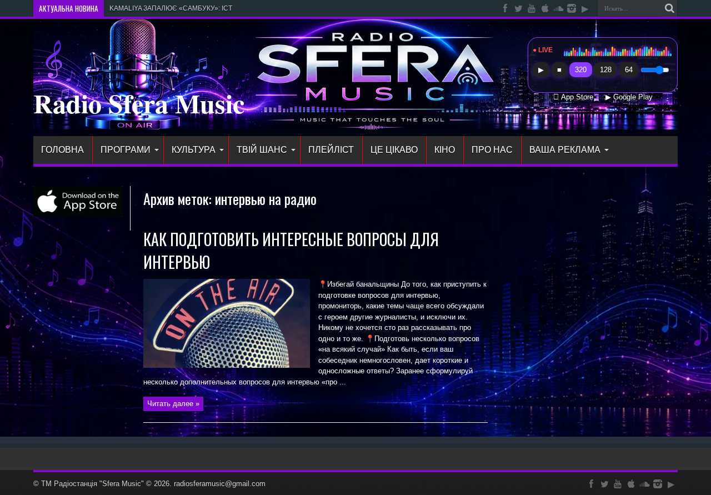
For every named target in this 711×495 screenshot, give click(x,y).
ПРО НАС (492, 149)
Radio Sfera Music (138, 102)
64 (629, 70)
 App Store (573, 97)
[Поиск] (669, 8)
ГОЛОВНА (62, 149)
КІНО (444, 149)
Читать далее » (173, 403)
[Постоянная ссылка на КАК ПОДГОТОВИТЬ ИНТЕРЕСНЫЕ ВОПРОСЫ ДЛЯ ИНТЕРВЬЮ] (226, 365)
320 (581, 70)
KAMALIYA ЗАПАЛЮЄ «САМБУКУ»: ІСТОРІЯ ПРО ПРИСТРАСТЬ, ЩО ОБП (225, 8)
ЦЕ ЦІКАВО (394, 149)
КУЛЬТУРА (194, 149)
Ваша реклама (564, 149)
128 (606, 70)
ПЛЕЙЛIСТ (331, 149)
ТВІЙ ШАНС (262, 149)
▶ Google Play (629, 97)
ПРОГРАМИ (126, 149)
